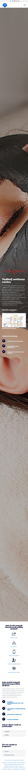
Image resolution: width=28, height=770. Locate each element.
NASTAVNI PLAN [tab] (9, 755)
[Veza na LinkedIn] (17, 1)
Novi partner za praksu (9, 328)
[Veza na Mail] (19, 1)
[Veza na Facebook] (11, 1)
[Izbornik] (24, 5)
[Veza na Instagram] (13, 1)
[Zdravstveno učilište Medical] (11, 5)
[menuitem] (24, 5)
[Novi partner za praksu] (14, 320)
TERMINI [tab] (6, 731)
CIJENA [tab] (6, 735)
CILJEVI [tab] (6, 751)
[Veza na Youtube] (15, 1)
